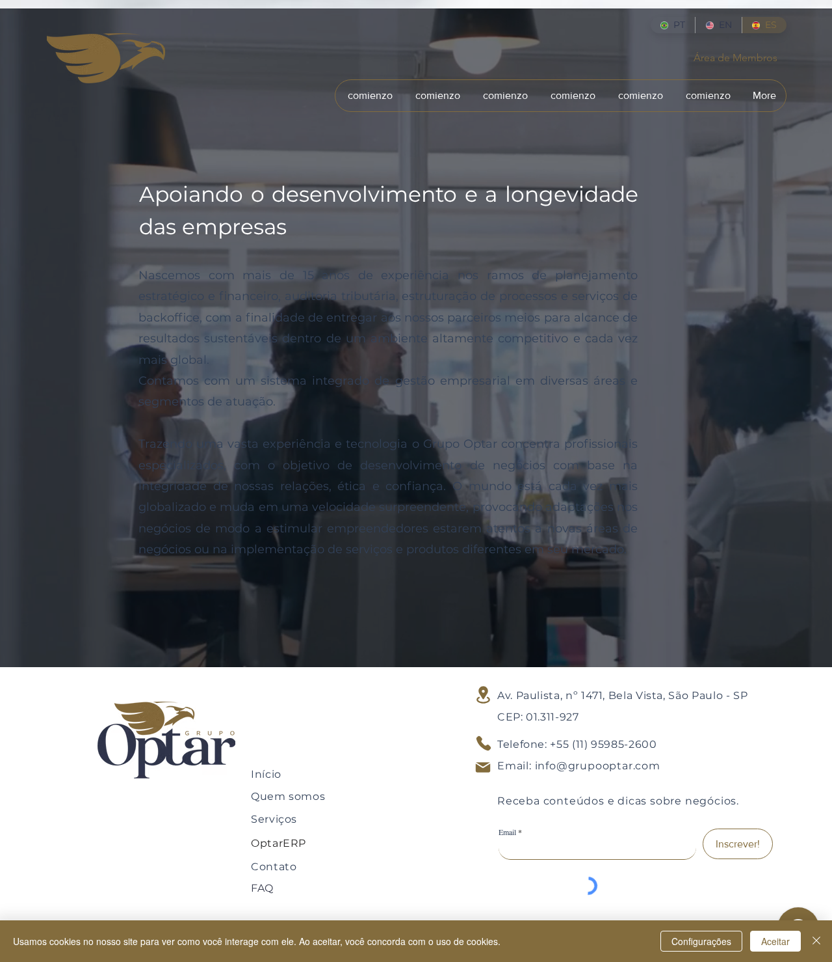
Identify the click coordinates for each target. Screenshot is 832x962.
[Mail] (482, 767)
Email (507, 832)
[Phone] (483, 743)
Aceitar (775, 941)
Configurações (701, 941)
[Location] (482, 695)
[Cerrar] (816, 941)
